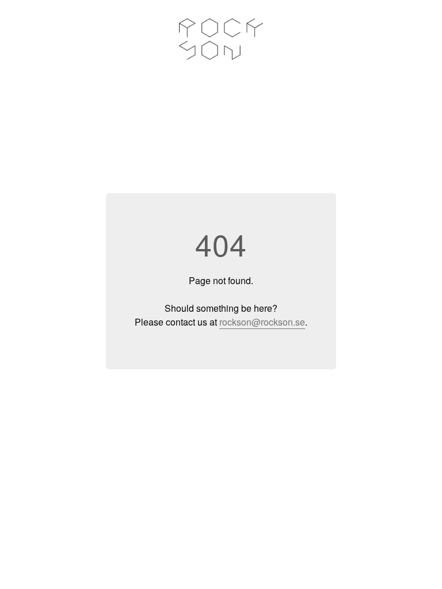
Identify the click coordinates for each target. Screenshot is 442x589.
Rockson (221, 39)
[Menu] (413, 38)
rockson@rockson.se (262, 321)
